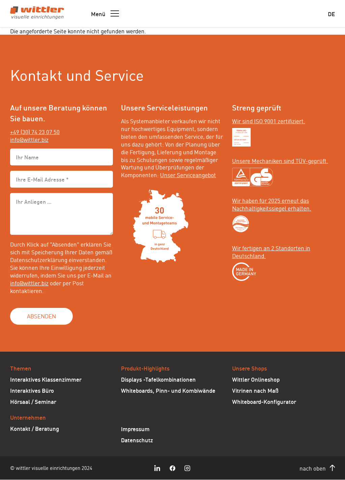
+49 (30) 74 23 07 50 (35, 131)
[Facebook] (172, 468)
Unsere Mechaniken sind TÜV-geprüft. (280, 160)
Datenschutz (137, 440)
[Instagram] (187, 468)
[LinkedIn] (157, 468)
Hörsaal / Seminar (33, 401)
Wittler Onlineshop (256, 379)
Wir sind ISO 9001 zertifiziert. (268, 121)
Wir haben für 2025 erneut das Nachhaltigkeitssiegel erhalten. (271, 204)
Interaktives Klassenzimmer (46, 379)
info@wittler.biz (29, 139)
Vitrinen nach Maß (255, 390)
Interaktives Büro (32, 390)
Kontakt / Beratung (34, 428)
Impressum (135, 428)
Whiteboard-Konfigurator (264, 401)
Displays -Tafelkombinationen (158, 379)
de (331, 13)
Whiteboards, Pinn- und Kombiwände (168, 390)
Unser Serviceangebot (188, 174)
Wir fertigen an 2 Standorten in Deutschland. (271, 251)
